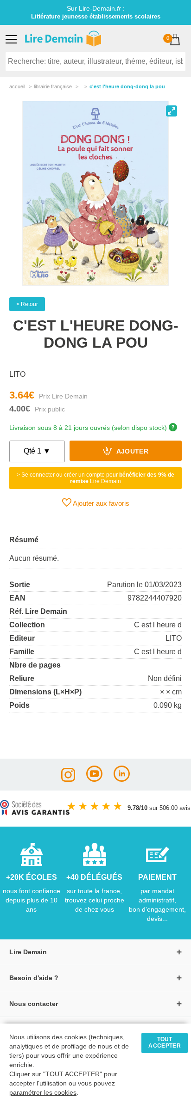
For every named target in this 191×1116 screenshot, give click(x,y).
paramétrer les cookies (42, 1092)
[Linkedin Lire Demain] (122, 779)
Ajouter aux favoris (100, 503)
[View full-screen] (171, 111)
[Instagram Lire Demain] (68, 779)
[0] (175, 40)
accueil (17, 86)
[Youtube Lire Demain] (94, 779)
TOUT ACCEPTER (164, 1042)
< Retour (27, 304)
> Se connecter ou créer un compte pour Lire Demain (95, 478)
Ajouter (131, 451)
